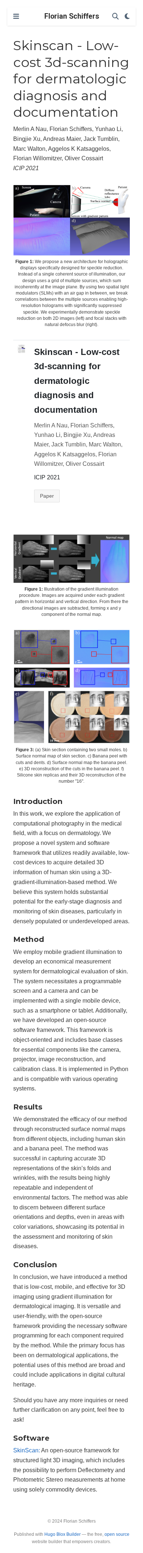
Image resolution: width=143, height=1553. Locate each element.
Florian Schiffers (71, 16)
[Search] (115, 16)
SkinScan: (26, 1450)
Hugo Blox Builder (62, 1534)
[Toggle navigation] (16, 16)
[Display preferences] (127, 16)
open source (116, 1534)
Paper (47, 496)
